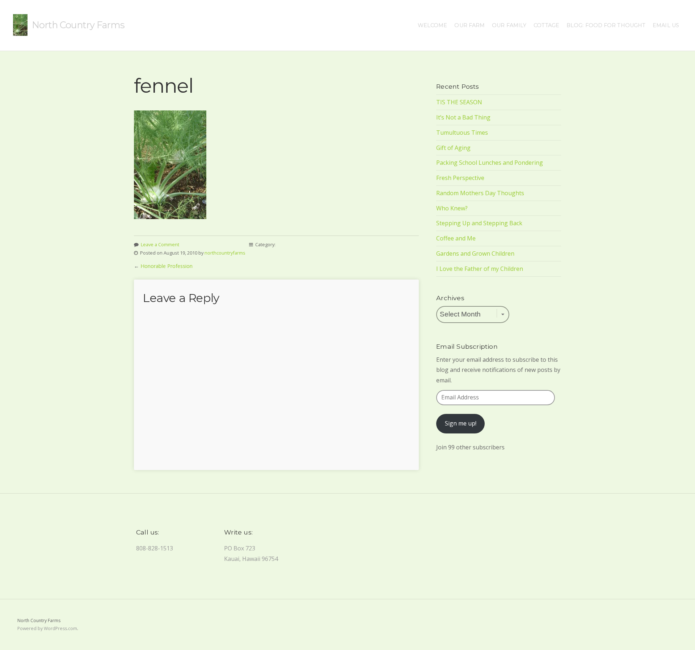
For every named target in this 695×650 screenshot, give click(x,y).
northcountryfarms (225, 252)
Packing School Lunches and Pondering (489, 163)
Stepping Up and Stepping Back (479, 223)
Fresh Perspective (460, 178)
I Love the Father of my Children (479, 269)
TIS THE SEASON (459, 102)
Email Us (666, 25)
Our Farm (469, 25)
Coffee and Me (456, 238)
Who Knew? (452, 208)
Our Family (509, 25)
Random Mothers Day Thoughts (480, 193)
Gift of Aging (453, 148)
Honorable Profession (166, 266)
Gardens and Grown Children (475, 253)
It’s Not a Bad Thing (463, 117)
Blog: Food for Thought (605, 25)
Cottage (546, 25)
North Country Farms (78, 24)
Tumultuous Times (462, 133)
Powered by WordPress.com (47, 628)
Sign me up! (460, 423)
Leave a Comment (160, 244)
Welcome (432, 25)
